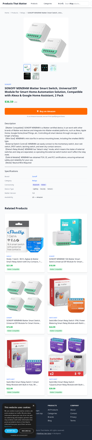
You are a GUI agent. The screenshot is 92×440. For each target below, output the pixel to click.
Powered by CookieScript (19, 435)
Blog (50, 420)
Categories (48, 3)
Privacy (73, 417)
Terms (73, 420)
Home (7, 13)
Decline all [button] (26, 431)
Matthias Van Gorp (44, 433)
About (73, 410)
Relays (22, 13)
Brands (51, 417)
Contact (73, 413)
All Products (53, 410)
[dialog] (19, 420)
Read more (8, 426)
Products (34, 3)
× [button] (33, 406)
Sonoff (34, 176)
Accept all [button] (11, 431)
